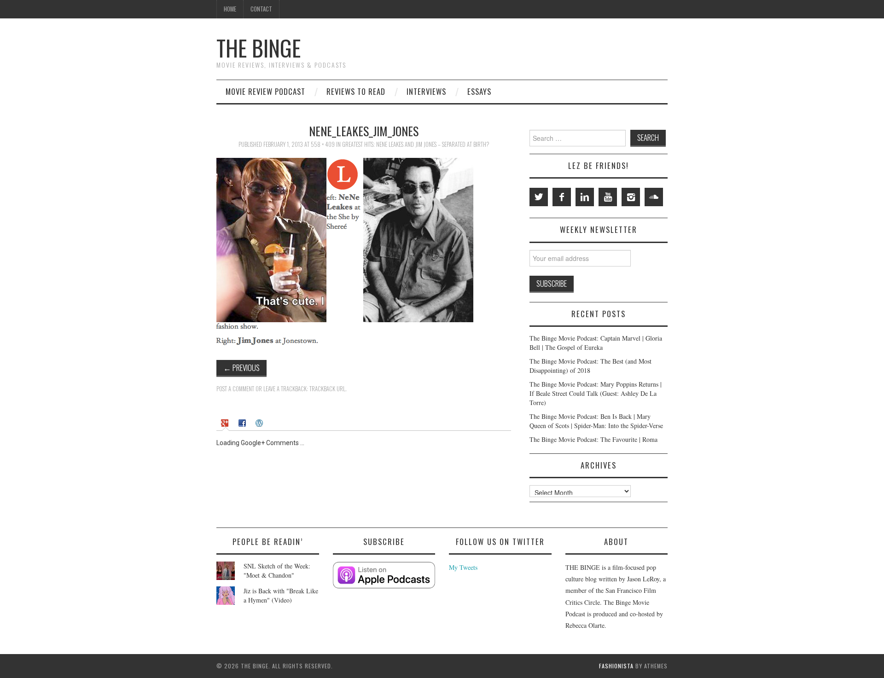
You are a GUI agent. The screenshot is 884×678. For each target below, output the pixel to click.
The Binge (258, 47)
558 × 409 (323, 144)
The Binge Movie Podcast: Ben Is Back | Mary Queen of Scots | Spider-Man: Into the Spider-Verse (596, 421)
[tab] (226, 423)
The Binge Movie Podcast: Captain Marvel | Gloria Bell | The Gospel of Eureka (595, 343)
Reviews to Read (355, 91)
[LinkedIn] (585, 197)
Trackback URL (327, 388)
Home (230, 9)
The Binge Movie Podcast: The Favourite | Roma (593, 439)
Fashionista (616, 665)
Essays (479, 91)
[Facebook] (561, 197)
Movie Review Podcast (265, 91)
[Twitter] (538, 197)
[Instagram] (631, 197)
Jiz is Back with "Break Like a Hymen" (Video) (281, 595)
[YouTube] (608, 197)
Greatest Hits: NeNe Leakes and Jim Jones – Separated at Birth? (415, 144)
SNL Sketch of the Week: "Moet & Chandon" (277, 570)
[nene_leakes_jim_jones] (344, 251)
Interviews (426, 91)
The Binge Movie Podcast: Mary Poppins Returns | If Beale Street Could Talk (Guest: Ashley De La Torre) (595, 393)
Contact (261, 9)
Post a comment (235, 388)
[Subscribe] (384, 575)
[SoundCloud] (654, 197)
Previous (241, 367)
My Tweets (463, 567)
